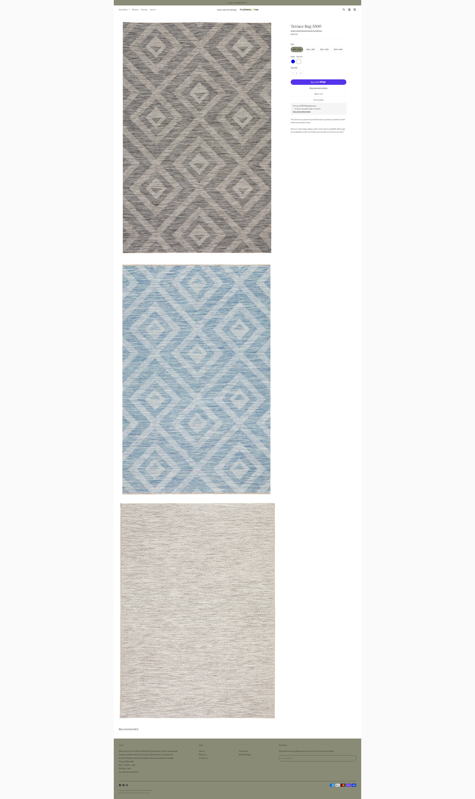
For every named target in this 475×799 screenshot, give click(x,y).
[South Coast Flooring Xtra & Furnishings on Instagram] (127, 785)
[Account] (349, 9)
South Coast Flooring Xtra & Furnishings (306, 31)
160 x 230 (297, 49)
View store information (302, 112)
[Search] (344, 9)
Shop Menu (123, 10)
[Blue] (293, 61)
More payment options (318, 88)
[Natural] (298, 61)
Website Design (245, 754)
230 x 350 (324, 49)
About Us (202, 754)
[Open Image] (197, 138)
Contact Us (203, 758)
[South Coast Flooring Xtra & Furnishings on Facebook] (120, 785)
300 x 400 (338, 49)
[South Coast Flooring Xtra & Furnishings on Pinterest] (123, 785)
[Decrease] (293, 73)
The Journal (243, 751)
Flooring (144, 10)
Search (201, 751)
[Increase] (300, 73)
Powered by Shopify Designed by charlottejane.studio (134, 793)
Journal (152, 10)
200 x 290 (310, 49)
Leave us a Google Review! (237, 3)
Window (135, 10)
